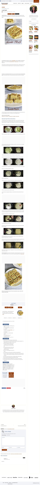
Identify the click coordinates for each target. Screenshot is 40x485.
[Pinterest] (30, 1)
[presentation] (31, 28)
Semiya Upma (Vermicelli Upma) (22, 425)
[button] (10, 304)
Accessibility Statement (15, 482)
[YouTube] (32, 1)
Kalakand (14, 116)
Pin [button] (11, 307)
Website (19, 447)
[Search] (37, 21)
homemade (10, 61)
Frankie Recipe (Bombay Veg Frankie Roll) (30, 52)
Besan (17, 116)
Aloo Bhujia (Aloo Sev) (3, 425)
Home (3, 482)
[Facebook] (31, 1)
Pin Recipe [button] (11, 375)
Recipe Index (15, 3)
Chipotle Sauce (36, 32)
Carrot (6, 116)
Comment (3, 437)
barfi (18, 116)
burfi (7, 116)
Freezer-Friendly (27, 3)
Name (3, 447)
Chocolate (10, 116)
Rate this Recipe (11, 373)
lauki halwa (13, 60)
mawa (17, 61)
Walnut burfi (3, 116)
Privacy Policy (6, 482)
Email (11, 447)
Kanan (3, 314)
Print (7, 307)
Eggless (23, 3)
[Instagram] (28, 1)
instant (15, 61)
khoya (13, 61)
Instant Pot (19, 3)
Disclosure (10, 482)
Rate (20, 307)
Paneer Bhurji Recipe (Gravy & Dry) (36, 42)
